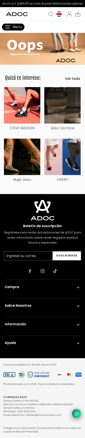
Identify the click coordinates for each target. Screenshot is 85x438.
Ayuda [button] (10, 342)
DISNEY (62, 179)
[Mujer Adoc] (22, 157)
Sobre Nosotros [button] (18, 305)
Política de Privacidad (25, 431)
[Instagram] (42, 271)
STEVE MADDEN (22, 128)
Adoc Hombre (62, 128)
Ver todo (72, 78)
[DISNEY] (62, 157)
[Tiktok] (55, 271)
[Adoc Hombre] (62, 105)
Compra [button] (12, 287)
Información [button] (15, 324)
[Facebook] (30, 271)
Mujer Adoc (22, 179)
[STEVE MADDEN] (22, 105)
